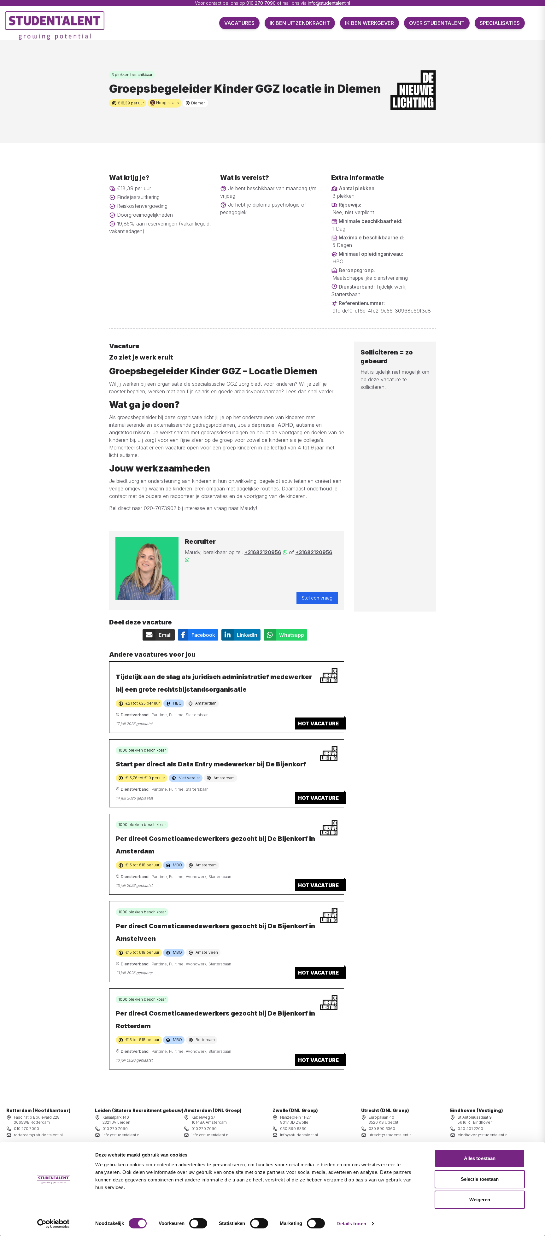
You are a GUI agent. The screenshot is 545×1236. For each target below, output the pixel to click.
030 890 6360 (293, 1128)
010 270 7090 (261, 3)
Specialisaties (500, 23)
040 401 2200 (470, 1128)
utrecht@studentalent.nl (391, 1135)
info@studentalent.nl (329, 3)
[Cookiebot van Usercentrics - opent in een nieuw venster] (53, 1223)
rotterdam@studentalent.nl (38, 1135)
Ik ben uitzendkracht (300, 23)
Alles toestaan (479, 1158)
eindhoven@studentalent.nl (483, 1135)
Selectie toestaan (480, 1179)
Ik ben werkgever (369, 23)
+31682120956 (262, 552)
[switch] (198, 1223)
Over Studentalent (437, 23)
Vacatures (239, 23)
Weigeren (479, 1199)
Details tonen (351, 1223)
